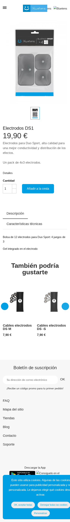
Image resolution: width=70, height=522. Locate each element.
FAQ (6, 401)
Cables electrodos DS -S (51, 327)
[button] (4, 306)
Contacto (9, 436)
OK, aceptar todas (23, 505)
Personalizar (40, 513)
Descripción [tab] (15, 213)
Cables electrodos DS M (17, 327)
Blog (6, 427)
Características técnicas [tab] (24, 224)
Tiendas (9, 418)
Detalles (8, 173)
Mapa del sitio (13, 409)
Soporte (9, 444)
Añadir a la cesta (38, 188)
